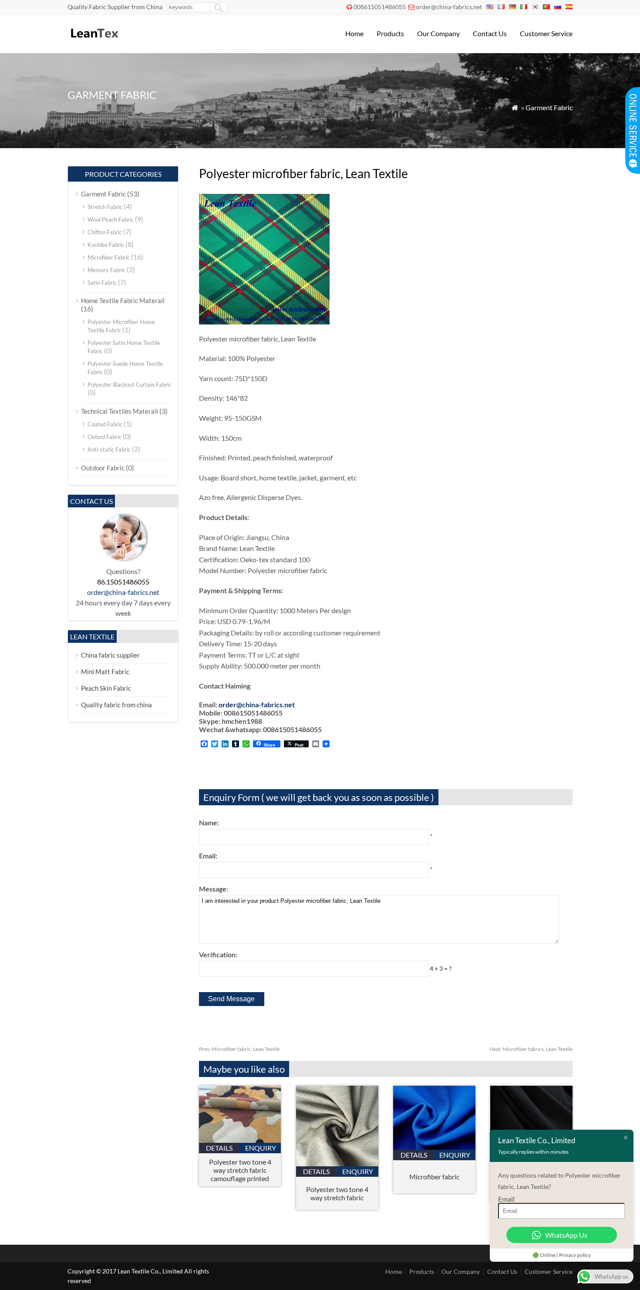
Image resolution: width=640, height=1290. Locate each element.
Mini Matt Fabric (105, 671)
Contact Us (490, 33)
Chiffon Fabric (105, 232)
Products (390, 33)
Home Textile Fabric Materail (123, 300)
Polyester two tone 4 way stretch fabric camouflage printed (240, 1170)
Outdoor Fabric (103, 468)
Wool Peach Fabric (111, 219)
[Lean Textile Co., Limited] (93, 41)
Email (506, 1199)
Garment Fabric (549, 107)
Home (354, 33)
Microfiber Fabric (109, 257)
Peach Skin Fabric (106, 688)
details (219, 1148)
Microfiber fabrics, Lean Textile (531, 1049)
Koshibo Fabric (106, 244)
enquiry (260, 1148)
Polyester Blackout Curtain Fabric (129, 384)
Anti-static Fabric (109, 449)
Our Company (438, 33)
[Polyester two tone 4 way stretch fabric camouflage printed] (240, 1140)
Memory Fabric (106, 270)
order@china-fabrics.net (449, 6)
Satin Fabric (102, 282)
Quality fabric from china (116, 705)
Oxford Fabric (104, 436)
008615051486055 (380, 6)
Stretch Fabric (105, 206)
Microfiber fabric (434, 1176)
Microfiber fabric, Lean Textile (239, 1049)
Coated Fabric (105, 424)
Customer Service (546, 33)
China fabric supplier (110, 655)
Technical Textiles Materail (119, 411)
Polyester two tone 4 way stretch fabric (337, 1193)
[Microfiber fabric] (434, 1147)
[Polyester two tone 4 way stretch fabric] (337, 1163)
